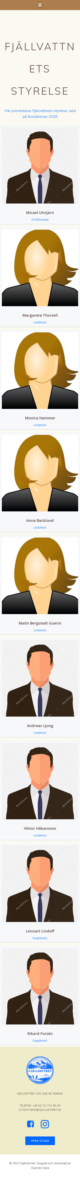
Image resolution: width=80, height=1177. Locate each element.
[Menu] (40, 5)
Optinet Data (40, 1168)
